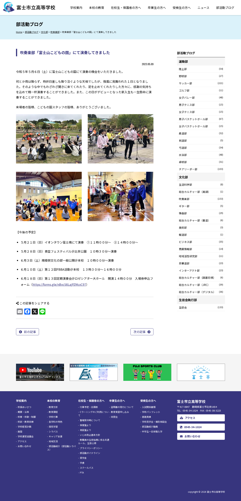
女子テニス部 (201, 112)
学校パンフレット (151, 411)
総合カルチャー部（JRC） (201, 285)
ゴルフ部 (201, 90)
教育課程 (53, 411)
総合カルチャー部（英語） (201, 192)
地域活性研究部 (201, 256)
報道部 (201, 235)
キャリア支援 (55, 436)
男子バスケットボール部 (201, 119)
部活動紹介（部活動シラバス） (61, 447)
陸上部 (201, 69)
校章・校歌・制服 (27, 416)
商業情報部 (201, 249)
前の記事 (30, 331)
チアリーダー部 (201, 169)
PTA (82, 472)
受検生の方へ (182, 7)
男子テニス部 (201, 105)
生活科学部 (201, 184)
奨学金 (83, 457)
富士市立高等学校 (216, 491)
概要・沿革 (23, 411)
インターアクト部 (201, 270)
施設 (20, 431)
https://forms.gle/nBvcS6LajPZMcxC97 (59, 284)
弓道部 (201, 148)
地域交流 (53, 441)
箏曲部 (201, 213)
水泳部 (201, 155)
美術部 (201, 227)
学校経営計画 (24, 426)
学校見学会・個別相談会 (154, 421)
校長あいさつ (24, 407)
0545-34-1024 (192, 427)
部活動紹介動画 (150, 426)
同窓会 (114, 416)
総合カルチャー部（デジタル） (201, 292)
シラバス (53, 431)
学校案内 (76, 7)
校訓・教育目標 (26, 421)
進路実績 (146, 416)
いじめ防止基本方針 (90, 434)
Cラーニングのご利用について (93, 413)
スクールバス (86, 467)
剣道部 (201, 140)
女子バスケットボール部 (201, 126)
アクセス (22, 441)
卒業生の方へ (157, 7)
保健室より (85, 425)
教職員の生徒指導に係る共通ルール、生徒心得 (93, 441)
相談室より (85, 430)
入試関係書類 (149, 407)
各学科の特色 (55, 421)
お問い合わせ (24, 446)
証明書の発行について (122, 407)
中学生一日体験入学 (152, 431)
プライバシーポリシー (91, 448)
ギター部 (201, 206)
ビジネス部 (201, 242)
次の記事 (139, 331)
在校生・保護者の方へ (126, 7)
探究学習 (53, 426)
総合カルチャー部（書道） (201, 220)
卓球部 (201, 162)
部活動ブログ (225, 7)
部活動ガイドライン (90, 452)
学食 (82, 462)
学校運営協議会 (26, 436)
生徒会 (201, 307)
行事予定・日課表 (89, 407)
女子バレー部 (201, 97)
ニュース (203, 7)
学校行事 (53, 416)
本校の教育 (96, 7)
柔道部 (201, 133)
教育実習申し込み (120, 411)
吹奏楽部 (201, 199)
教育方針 (53, 407)
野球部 (201, 76)
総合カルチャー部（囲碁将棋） (201, 278)
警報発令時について (90, 420)
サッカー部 (201, 83)
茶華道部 (201, 263)
